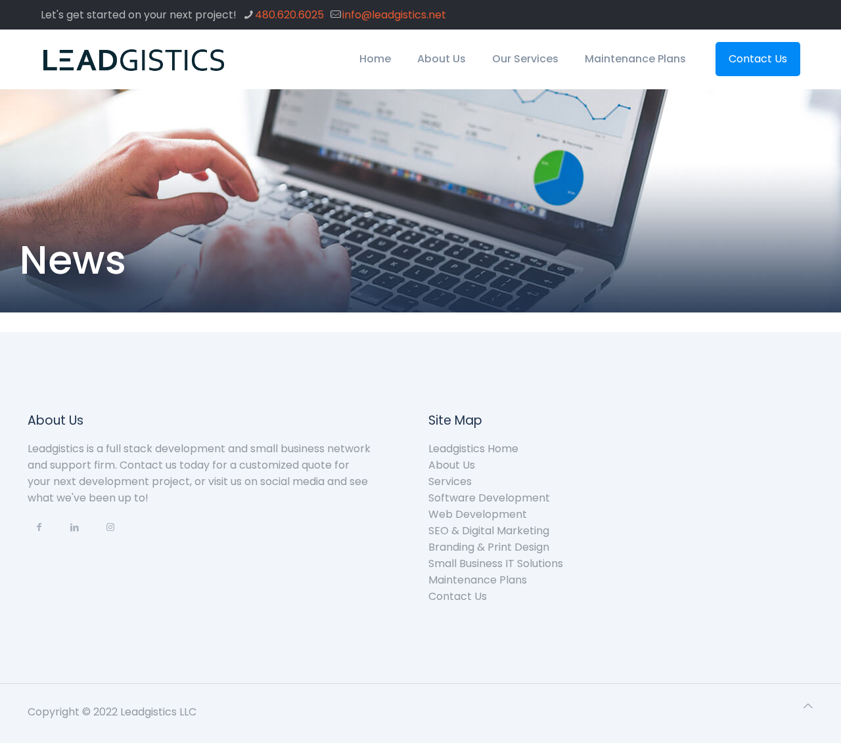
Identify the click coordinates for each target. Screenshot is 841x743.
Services (450, 481)
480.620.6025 (289, 14)
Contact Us (758, 58)
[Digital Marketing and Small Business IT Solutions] (135, 59)
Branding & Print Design (488, 547)
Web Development (477, 514)
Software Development (489, 497)
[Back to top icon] (808, 706)
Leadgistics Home (473, 448)
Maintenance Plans (477, 579)
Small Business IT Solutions (495, 563)
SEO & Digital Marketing (488, 530)
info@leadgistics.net (394, 14)
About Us (451, 465)
